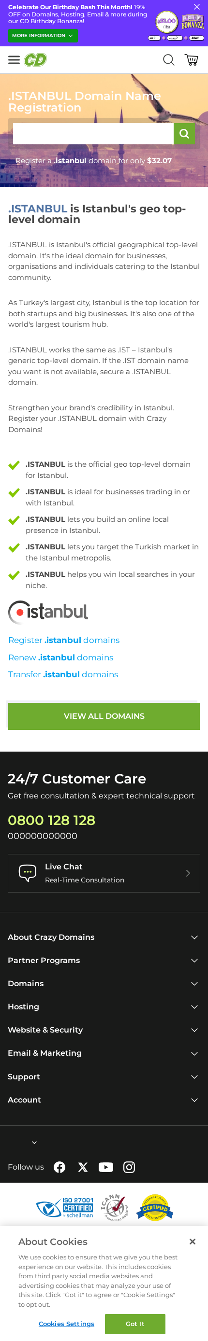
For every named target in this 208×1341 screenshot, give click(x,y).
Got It (135, 1323)
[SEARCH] (184, 133)
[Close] (192, 1241)
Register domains (63, 640)
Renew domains (60, 657)
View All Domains (104, 716)
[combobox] (8, 1142)
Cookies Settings (66, 1323)
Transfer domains (63, 674)
